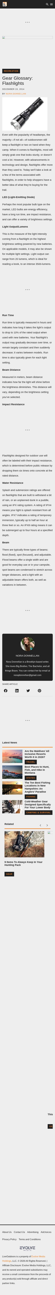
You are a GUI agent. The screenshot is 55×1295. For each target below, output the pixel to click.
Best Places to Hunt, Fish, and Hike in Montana (37, 769)
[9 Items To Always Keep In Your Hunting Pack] (24, 844)
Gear (9, 874)
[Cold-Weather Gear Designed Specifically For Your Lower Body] (12, 806)
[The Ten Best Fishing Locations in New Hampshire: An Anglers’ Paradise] (12, 788)
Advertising (32, 1232)
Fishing (31, 797)
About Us (7, 1232)
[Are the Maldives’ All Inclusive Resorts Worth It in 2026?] (12, 756)
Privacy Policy (9, 1239)
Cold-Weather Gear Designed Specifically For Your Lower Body (38, 804)
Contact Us (19, 1232)
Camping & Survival (38, 812)
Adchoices (46, 1232)
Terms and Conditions (30, 1239)
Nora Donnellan (16, 94)
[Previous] (40, 825)
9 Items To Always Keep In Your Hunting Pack (23, 864)
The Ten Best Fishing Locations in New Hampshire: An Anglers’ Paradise (37, 787)
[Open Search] (47, 4)
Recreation (11, 71)
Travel (30, 762)
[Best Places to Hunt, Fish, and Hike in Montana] (12, 772)
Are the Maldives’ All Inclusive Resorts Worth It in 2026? (37, 754)
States (30, 778)
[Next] (47, 825)
